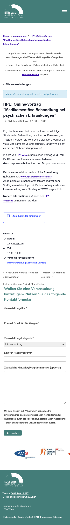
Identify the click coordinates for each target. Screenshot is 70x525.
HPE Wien (22, 155)
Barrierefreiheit (25, 517)
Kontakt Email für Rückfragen (21, 323)
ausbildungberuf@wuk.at (23, 496)
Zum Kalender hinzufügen (27, 215)
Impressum (46, 517)
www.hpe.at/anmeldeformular (36, 176)
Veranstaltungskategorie (19, 338)
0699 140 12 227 (19, 493)
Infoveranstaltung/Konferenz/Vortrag (26, 262)
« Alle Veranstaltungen (17, 84)
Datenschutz (9, 517)
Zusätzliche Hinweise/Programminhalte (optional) (32, 367)
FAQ (36, 517)
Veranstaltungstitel (15, 308)
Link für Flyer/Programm (18, 353)
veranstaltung (20, 36)
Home (6, 36)
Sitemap (57, 517)
